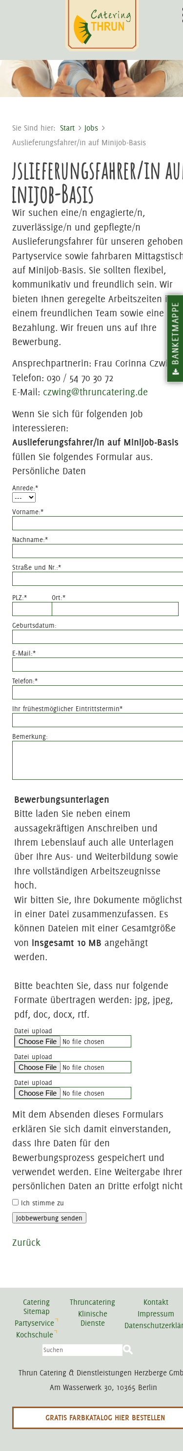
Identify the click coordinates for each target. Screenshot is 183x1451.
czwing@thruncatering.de (95, 392)
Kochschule (34, 1334)
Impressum (156, 1313)
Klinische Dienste (92, 1318)
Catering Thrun (103, 26)
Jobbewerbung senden (49, 1218)
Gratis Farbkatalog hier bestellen (105, 1417)
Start (67, 128)
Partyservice (34, 1323)
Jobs (91, 128)
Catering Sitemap (36, 1306)
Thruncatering (92, 1302)
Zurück (26, 1242)
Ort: (58, 597)
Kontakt (155, 1302)
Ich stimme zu (42, 1203)
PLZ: (19, 597)
